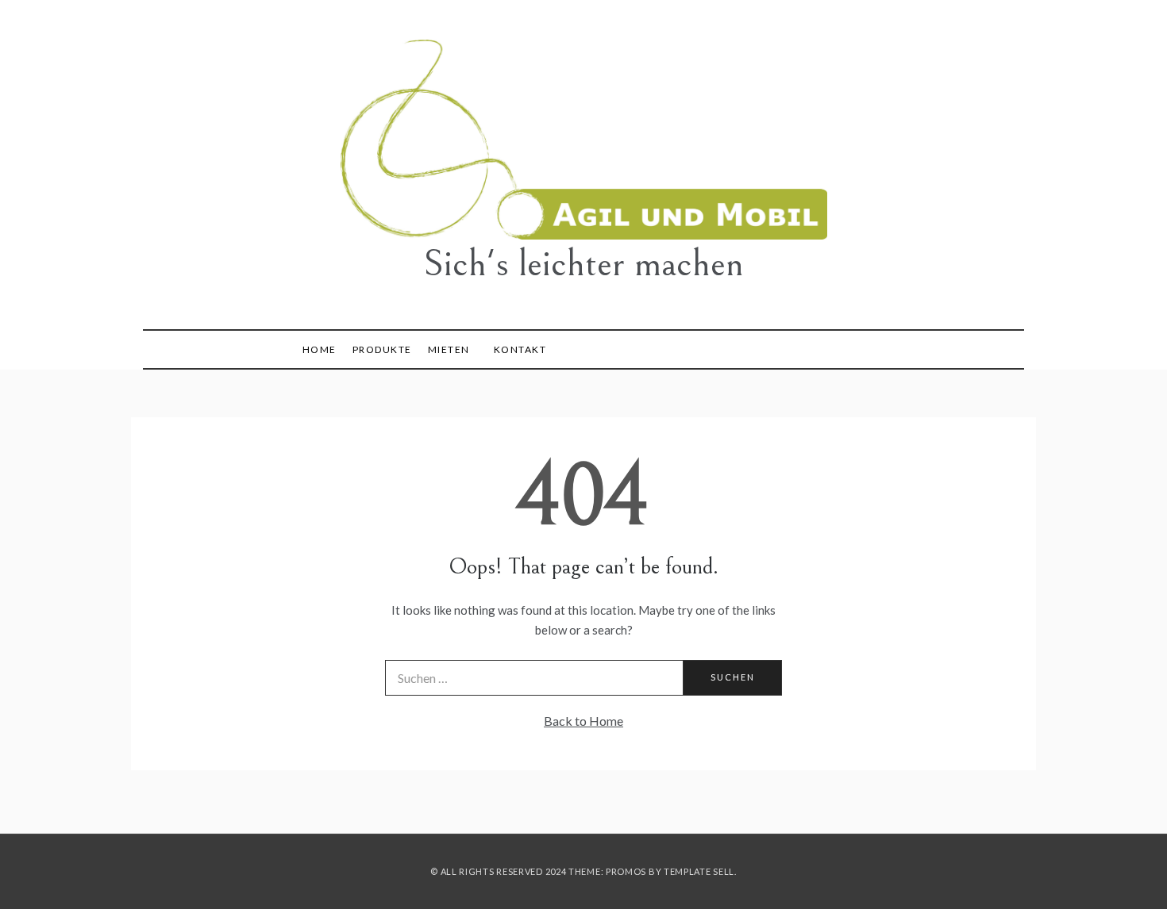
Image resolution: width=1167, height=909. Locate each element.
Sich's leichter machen (583, 264)
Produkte (382, 349)
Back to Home (583, 720)
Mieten (449, 349)
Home (319, 349)
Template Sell (699, 871)
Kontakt (520, 349)
